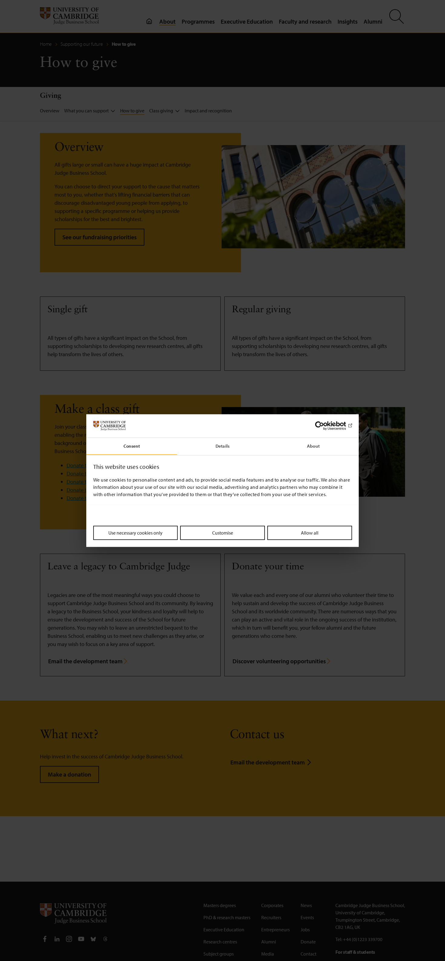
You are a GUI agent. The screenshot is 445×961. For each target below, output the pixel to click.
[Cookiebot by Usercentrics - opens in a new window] (325, 425)
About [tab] (313, 446)
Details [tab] (222, 446)
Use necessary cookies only (135, 532)
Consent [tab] (132, 446)
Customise (222, 532)
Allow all (309, 532)
